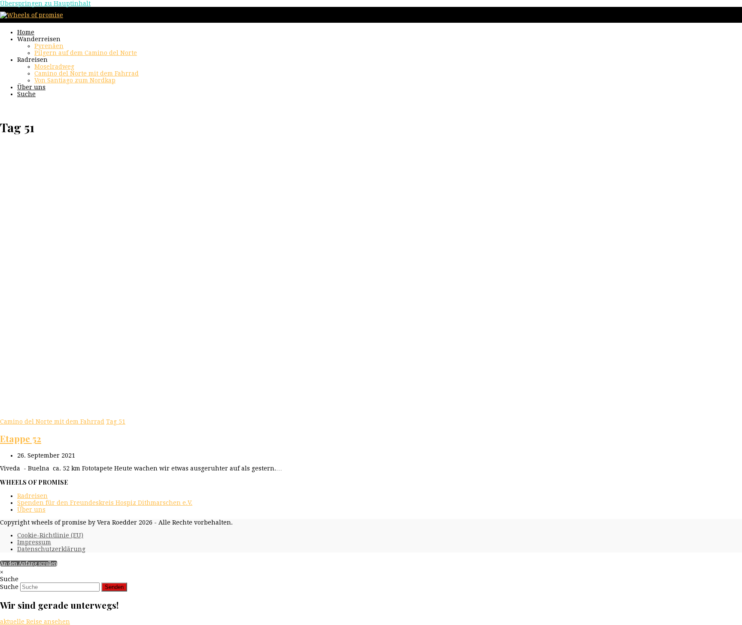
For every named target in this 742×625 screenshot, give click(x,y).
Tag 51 (115, 421)
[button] (26, 94)
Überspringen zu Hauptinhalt (45, 3)
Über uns (31, 509)
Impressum (34, 542)
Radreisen (32, 495)
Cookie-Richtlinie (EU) (50, 535)
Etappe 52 (20, 438)
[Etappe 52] (177, 414)
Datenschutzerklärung (51, 549)
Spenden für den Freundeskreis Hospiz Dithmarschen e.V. (104, 502)
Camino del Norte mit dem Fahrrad (52, 421)
